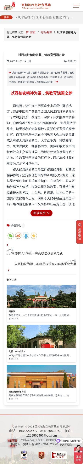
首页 (33, 32)
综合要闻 (46, 32)
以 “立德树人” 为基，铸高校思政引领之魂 (35, 253)
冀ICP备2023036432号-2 (40, 444)
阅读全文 (40, 213)
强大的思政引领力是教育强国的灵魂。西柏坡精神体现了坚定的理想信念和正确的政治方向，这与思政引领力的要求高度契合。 (41, 175)
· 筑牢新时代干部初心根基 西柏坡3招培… (44, 17)
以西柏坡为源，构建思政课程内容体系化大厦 (45, 264)
